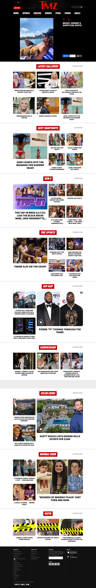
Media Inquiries (34, 558)
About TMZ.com (17, 551)
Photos (37, 13)
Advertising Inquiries (35, 557)
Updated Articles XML (18, 566)
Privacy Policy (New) (18, 553)
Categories (16, 567)
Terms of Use (16, 555)
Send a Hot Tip (34, 553)
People (15, 573)
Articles (15, 560)
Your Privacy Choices (20, 558)
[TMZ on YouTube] (55, 564)
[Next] (69, 19)
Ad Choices (16, 557)
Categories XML (17, 569)
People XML (16, 575)
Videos (48, 13)
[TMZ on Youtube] (18, 2)
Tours (68, 13)
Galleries (15, 571)
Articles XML (16, 562)
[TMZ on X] (16, 2)
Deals (77, 13)
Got (17, 8)
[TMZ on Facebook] (14, 2)
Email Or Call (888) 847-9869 (28, 8)
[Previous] (64, 19)
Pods (58, 13)
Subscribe (61, 558)
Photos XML (16, 577)
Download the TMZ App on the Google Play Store (72, 556)
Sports (26, 13)
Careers (33, 555)
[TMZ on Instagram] (21, 2)
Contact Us (33, 551)
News (16, 13)
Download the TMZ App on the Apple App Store (72, 552)
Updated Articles (17, 564)
